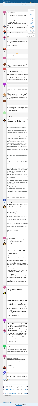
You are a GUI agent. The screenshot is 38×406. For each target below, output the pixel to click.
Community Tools (13, 2)
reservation (22, 247)
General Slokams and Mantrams (10, 386)
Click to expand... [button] (17, 53)
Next (9, 379)
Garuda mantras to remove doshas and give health (10, 393)
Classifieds (25, 2)
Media (9, 2)
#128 (27, 30)
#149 (27, 366)
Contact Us (17, 2)
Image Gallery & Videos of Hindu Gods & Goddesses (32, 16)
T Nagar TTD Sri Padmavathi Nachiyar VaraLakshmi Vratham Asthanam (32, 18)
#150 (27, 371)
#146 (27, 329)
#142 (27, 242)
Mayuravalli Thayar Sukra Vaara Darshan (32, 14)
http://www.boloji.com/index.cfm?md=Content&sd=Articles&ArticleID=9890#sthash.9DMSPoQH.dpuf (18, 195)
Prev (3, 379)
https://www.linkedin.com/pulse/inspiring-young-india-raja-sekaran (12, 235)
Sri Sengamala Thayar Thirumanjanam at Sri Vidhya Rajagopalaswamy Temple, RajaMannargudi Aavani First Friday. (32, 22)
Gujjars (25, 247)
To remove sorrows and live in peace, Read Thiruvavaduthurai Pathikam (9, 389)
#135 (27, 93)
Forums (4, 2)
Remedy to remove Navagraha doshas (8, 387)
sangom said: (8, 37)
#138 (27, 119)
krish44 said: (8, 31)
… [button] (5, 379)
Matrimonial (22, 2)
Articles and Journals (9, 388)
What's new (6, 2)
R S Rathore (16, 265)
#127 (27, 25)
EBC (14, 254)
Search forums (6, 3)
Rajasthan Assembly (10, 247)
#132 (27, 63)
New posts (3, 3)
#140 (27, 205)
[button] (10, 2)
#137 (27, 111)
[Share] (26, 25)
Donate (19, 2)
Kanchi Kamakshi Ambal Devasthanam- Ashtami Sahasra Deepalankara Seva (32, 30)
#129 (27, 36)
